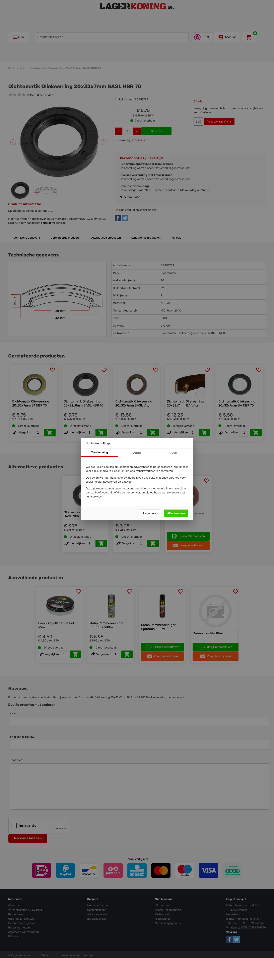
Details (137, 452)
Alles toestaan (176, 513)
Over (174, 452)
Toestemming (99, 452)
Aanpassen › (150, 513)
